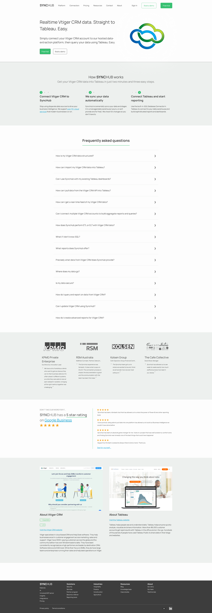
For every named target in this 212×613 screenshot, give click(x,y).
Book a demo (149, 5)
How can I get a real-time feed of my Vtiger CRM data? (82, 202)
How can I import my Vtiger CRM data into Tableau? (80, 167)
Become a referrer (73, 595)
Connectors (74, 5)
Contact (109, 5)
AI (40, 590)
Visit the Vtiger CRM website (51, 530)
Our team (151, 589)
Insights (42, 596)
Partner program (72, 592)
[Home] (47, 5)
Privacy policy (44, 608)
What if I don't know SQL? (68, 236)
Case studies (125, 592)
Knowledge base (126, 589)
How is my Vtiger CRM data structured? (75, 155)
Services (69, 589)
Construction (98, 592)
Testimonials (152, 592)
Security (69, 587)
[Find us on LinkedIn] (170, 608)
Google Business (58, 420)
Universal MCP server (47, 593)
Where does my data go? (68, 271)
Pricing (86, 5)
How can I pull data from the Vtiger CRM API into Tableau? (83, 190)
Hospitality (45, 520)
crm (43, 525)
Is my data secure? (65, 283)
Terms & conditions (58, 608)
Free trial (166, 5)
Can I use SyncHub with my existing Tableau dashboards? (83, 178)
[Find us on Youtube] (164, 608)
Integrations (44, 598)
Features (42, 588)
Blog (122, 587)
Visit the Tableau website (119, 520)
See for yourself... (104, 447)
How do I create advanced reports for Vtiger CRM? (80, 317)
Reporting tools (72, 597)
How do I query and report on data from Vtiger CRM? (81, 294)
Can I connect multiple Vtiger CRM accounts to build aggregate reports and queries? (96, 213)
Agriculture (97, 595)
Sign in (134, 5)
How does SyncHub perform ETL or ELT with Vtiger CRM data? (85, 225)
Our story (151, 587)
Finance (96, 589)
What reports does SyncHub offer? (72, 248)
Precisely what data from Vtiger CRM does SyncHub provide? (85, 259)
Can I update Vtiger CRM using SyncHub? (75, 306)
